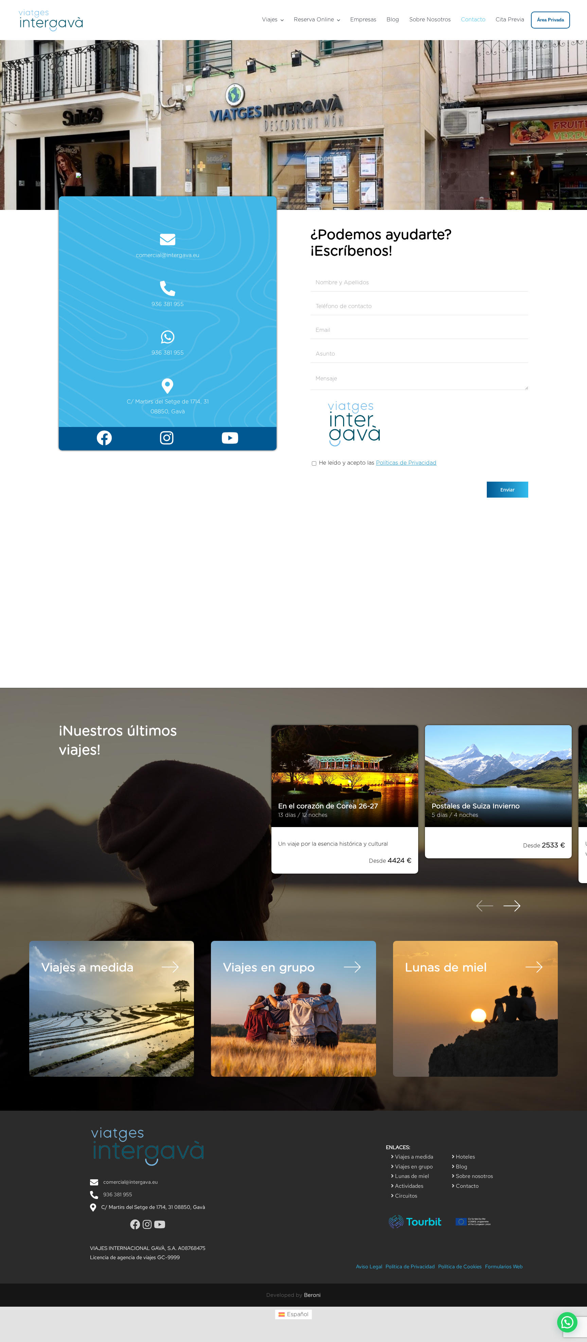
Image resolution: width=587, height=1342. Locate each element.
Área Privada (550, 19)
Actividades (408, 1185)
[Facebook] (104, 438)
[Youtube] (230, 438)
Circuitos (405, 1195)
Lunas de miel (411, 1176)
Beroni (312, 1295)
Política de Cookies (460, 1266)
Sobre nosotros (474, 1176)
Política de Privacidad (410, 1266)
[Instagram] (166, 438)
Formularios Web (504, 1266)
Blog (461, 1166)
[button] (567, 1322)
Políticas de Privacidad (406, 463)
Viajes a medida (413, 1156)
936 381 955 (168, 304)
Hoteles (465, 1156)
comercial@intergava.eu (167, 255)
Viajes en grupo (413, 1166)
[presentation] (485, 907)
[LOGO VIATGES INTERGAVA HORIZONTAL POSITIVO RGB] (51, 9)
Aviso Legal (369, 1266)
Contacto (467, 1185)
